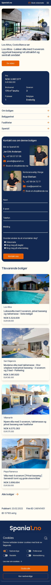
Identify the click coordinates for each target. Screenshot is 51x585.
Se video (10, 63)
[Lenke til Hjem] (25, 529)
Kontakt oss (13, 256)
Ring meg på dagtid (14, 245)
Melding (6, 226)
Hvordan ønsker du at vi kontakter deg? (20, 238)
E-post (6, 208)
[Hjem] (7, 3)
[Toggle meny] (47, 2)
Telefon (6, 218)
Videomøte (11, 242)
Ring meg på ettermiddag (17, 248)
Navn (5, 200)
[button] (7, 25)
